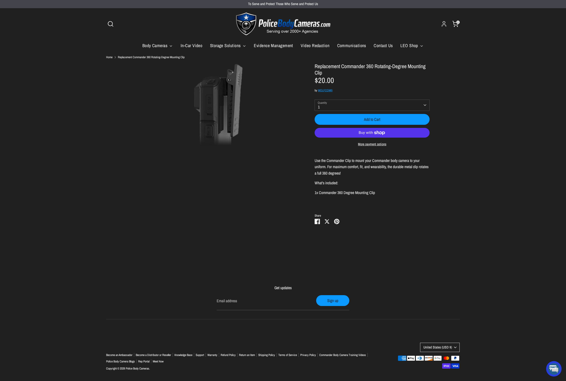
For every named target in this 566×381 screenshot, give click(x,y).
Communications (351, 45)
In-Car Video (191, 45)
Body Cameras (155, 45)
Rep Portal (143, 361)
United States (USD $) (437, 347)
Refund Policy (228, 355)
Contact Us (383, 45)
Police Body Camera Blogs (120, 361)
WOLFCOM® (325, 90)
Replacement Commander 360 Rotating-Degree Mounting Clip (151, 57)
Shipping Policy (266, 355)
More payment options (372, 144)
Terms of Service (287, 355)
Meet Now (158, 361)
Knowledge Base (183, 355)
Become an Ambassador (119, 355)
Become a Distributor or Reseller (153, 355)
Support (200, 355)
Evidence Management (273, 45)
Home (109, 57)
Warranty (212, 355)
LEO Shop (409, 45)
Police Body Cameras (137, 368)
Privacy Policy (308, 355)
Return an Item (247, 355)
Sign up (332, 300)
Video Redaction (315, 45)
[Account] (444, 23)
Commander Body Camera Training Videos (342, 355)
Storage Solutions (226, 45)
